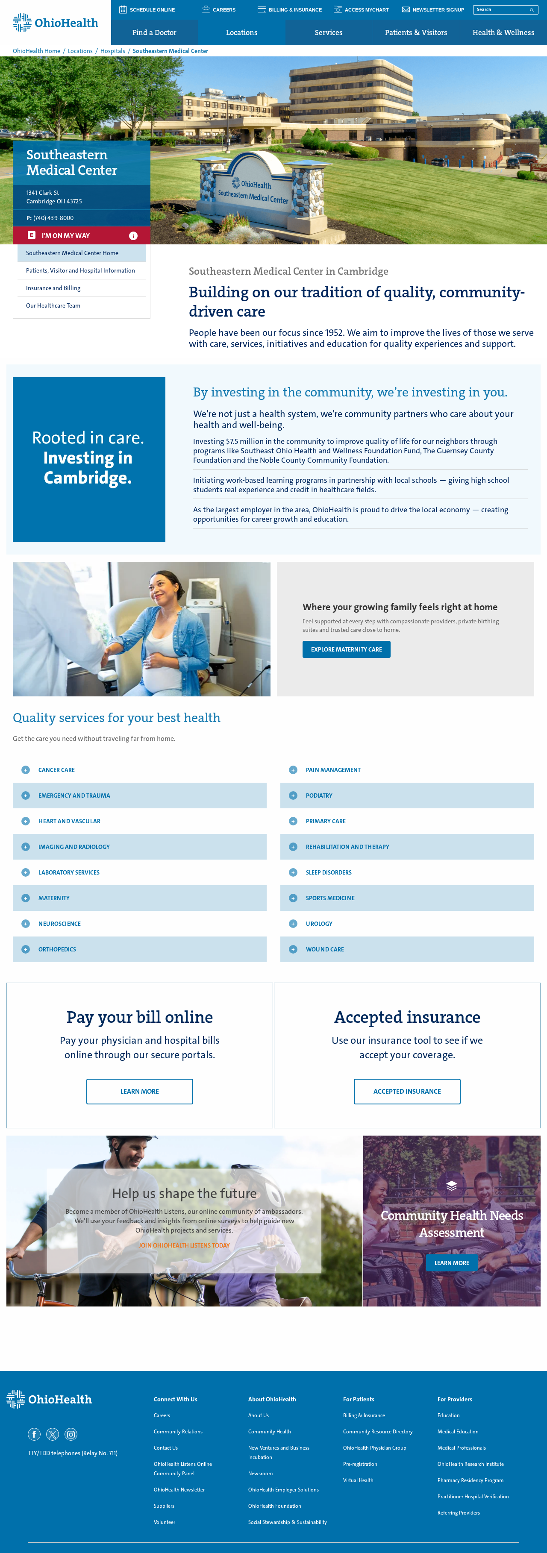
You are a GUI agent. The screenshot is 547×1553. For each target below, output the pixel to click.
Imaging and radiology (74, 847)
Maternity (54, 898)
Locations (242, 32)
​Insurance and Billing (53, 288)
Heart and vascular (69, 821)
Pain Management (333, 770)
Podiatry (319, 795)
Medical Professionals (462, 1447)
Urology (319, 924)
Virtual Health (358, 1480)
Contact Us (166, 1447)
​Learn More (452, 1262)
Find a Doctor (154, 32)
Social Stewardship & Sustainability (287, 1522)
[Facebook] (34, 1434)
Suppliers (164, 1506)
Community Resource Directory (378, 1431)
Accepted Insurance (407, 1091)
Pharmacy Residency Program (471, 1480)
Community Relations (178, 1431)
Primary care (326, 821)
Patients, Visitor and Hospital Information (80, 270)
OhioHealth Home (36, 51)
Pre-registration (360, 1464)
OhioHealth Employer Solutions (283, 1489)
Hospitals (112, 51)
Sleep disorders (329, 872)
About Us (258, 1415)
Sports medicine (330, 898)
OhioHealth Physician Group (374, 1447)
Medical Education (458, 1431)
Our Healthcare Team (53, 305)
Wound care (325, 949)
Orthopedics (57, 949)
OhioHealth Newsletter (179, 1489)
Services (329, 32)
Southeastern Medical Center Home (72, 253)
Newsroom (260, 1473)
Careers (162, 1415)
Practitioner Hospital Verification (473, 1496)
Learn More (140, 1091)
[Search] (532, 9)
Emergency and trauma (74, 795)
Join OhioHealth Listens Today (184, 1245)
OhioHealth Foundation (274, 1506)
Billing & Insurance (364, 1415)
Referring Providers (459, 1512)
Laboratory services (69, 872)
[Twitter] (52, 1434)
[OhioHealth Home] (73, 1399)
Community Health (269, 1431)
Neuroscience (59, 924)
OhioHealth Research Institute (471, 1464)
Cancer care (56, 770)
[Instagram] (71, 1434)
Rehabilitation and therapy (347, 847)
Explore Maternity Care (346, 649)
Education (449, 1415)
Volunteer (164, 1522)
